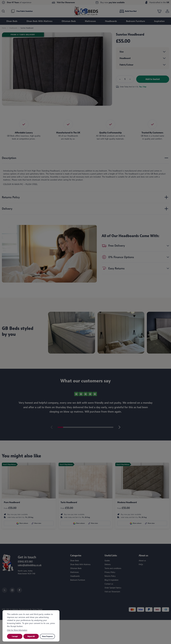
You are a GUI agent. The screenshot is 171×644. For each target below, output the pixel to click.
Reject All (31, 636)
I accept (15, 636)
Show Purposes (47, 636)
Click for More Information (17, 630)
